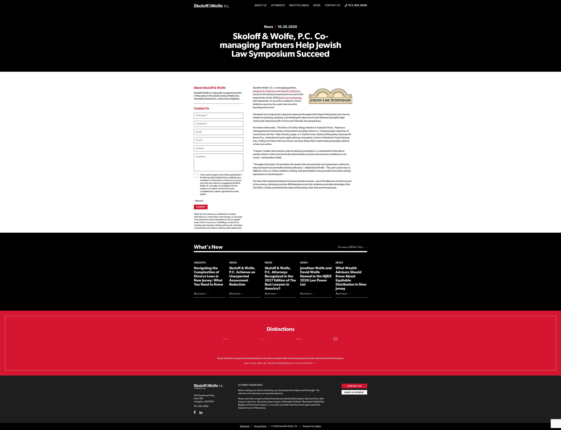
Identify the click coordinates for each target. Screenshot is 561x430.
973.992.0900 (357, 5)
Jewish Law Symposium (290, 98)
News (317, 5)
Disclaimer (245, 426)
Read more (199, 294)
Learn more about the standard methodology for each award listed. (278, 363)
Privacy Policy (260, 426)
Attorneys (278, 5)
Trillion (318, 426)
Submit (200, 207)
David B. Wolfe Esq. (290, 91)
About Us (260, 5)
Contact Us (332, 5)
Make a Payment (354, 392)
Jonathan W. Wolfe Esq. (264, 91)
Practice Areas (299, 5)
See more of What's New (350, 247)
